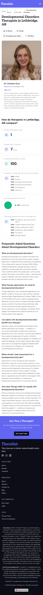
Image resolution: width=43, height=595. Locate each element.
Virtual (21, 31)
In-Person (9, 31)
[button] (40, 4)
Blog (3, 490)
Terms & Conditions (8, 519)
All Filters (31, 36)
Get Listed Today (21, 433)
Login (3, 506)
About (4, 481)
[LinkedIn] (10, 455)
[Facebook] (3, 455)
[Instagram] (6, 455)
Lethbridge (17, 12)
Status (4, 493)
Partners (4, 484)
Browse (4, 468)
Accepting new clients (13, 36)
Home (4, 11)
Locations (5, 471)
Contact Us (5, 487)
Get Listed (5, 503)
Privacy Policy (6, 516)
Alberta (9, 12)
